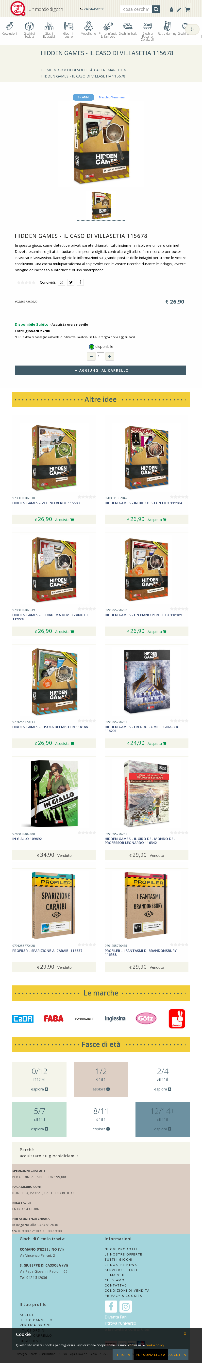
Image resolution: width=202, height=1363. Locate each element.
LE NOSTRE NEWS (121, 1264)
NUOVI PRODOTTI (121, 1249)
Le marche (101, 992)
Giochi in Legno (68, 34)
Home (46, 69)
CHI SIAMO (115, 1280)
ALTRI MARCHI (109, 69)
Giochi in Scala (127, 33)
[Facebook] (111, 1307)
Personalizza (151, 1354)
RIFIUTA (123, 1354)
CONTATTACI (116, 1285)
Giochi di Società (29, 34)
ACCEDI (26, 1315)
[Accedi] (171, 9)
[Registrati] (179, 9)
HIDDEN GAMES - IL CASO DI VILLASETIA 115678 (83, 76)
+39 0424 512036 (94, 9)
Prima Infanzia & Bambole (108, 34)
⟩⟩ (192, 28)
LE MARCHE (115, 1275)
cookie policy (155, 1345)
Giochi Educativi (49, 34)
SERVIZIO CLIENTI (121, 1270)
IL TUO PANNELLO (36, 1320)
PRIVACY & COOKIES (123, 1295)
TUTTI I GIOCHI (119, 1259)
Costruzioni (9, 33)
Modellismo (88, 33)
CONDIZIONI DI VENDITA (127, 1290)
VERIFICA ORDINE (36, 1325)
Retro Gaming (167, 33)
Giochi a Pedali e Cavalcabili (147, 36)
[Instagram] (125, 1307)
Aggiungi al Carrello (103, 370)
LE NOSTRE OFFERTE (123, 1254)
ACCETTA (177, 1354)
